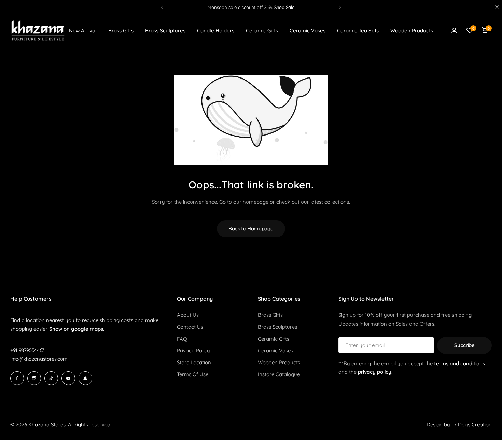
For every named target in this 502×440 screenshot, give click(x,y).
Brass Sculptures (165, 30)
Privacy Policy (193, 350)
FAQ (182, 339)
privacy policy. (375, 372)
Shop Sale (284, 7)
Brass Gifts (121, 30)
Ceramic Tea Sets (358, 30)
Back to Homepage (251, 228)
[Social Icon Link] (17, 378)
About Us (188, 315)
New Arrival (83, 30)
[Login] (454, 30)
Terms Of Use (192, 374)
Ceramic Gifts (262, 30)
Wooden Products (411, 30)
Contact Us (190, 327)
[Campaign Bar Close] (497, 7)
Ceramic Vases (307, 30)
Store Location (194, 362)
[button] (162, 7)
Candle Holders (215, 30)
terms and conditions (459, 363)
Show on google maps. (76, 329)
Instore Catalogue (279, 374)
